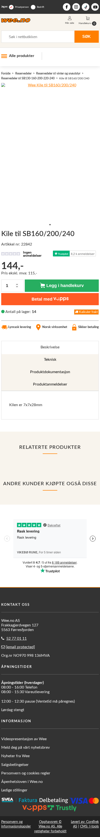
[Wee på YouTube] (95, 7)
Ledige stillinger (14, 790)
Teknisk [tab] (50, 359)
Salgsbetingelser (15, 765)
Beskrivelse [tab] (50, 347)
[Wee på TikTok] (85, 7)
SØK (86, 36)
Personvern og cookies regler (25, 773)
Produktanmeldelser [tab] (50, 384)
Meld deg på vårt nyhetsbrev (25, 747)
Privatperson (22, 7)
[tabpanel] (50, 405)
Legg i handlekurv (64, 285)
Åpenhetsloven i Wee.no (22, 782)
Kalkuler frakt (88, 312)
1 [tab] (50, 224)
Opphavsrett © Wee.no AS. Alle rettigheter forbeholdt (50, 826)
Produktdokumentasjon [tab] (50, 372)
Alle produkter (21, 56)
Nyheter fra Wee (15, 756)
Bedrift (40, 7)
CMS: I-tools (89, 826)
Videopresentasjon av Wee (24, 739)
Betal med (42, 299)
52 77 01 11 (16, 638)
